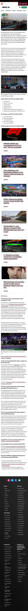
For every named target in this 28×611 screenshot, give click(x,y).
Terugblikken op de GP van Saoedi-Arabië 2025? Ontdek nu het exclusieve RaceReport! (12, 440)
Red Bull (6, 508)
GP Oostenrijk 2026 (7, 564)
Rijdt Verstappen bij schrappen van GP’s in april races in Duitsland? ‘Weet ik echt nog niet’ (14, 285)
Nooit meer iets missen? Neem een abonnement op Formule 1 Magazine (13, 357)
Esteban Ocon (20, 499)
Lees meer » (6, 150)
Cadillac (6, 495)
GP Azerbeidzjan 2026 (8, 584)
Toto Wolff (7, 538)
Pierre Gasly (20, 530)
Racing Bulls (7, 506)
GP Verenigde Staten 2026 (7, 591)
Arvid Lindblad (20, 492)
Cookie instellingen (21, 574)
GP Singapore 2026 (7, 587)
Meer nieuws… (4, 296)
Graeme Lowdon (8, 528)
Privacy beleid (20, 570)
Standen (14, 10)
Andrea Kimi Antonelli (22, 490)
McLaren (6, 501)
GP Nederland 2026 (7, 576)
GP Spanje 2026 (8, 581)
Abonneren (24, 7)
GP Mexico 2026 (8, 593)
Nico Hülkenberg (21, 523)
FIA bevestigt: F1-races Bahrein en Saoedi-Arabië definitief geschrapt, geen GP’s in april (14, 229)
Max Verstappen (20, 10)
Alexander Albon (21, 488)
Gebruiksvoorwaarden (22, 564)
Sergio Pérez (17, 365)
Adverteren (20, 562)
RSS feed (19, 560)
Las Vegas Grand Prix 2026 (8, 600)
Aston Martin (7, 490)
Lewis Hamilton (21, 517)
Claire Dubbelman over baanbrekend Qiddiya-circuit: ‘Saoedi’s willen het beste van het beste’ (14, 173)
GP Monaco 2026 (8, 557)
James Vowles (7, 530)
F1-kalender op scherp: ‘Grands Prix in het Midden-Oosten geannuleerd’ (13, 257)
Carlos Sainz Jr (20, 495)
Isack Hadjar (20, 510)
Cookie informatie (21, 572)
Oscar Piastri (20, 528)
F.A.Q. (19, 556)
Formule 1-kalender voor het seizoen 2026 (15, 446)
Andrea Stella (7, 519)
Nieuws (2, 10)
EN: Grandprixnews (21, 553)
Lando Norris (20, 514)
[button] (23, 4)
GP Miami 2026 (8, 553)
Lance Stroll (20, 512)
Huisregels (20, 558)
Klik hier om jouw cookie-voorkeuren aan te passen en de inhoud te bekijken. (14, 464)
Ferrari (6, 497)
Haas (6, 499)
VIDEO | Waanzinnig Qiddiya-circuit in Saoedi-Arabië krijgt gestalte (13, 201)
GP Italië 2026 (7, 579)
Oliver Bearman (21, 525)
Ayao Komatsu (7, 521)
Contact (19, 579)
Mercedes (7, 503)
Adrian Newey (7, 515)
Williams (6, 510)
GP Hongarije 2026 (7, 573)
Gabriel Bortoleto (21, 506)
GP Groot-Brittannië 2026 (8, 567)
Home (19, 551)
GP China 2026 (7, 549)
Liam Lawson (20, 519)
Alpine (6, 488)
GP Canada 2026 (8, 555)
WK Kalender (8, 10)
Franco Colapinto (21, 503)
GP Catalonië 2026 (7, 560)
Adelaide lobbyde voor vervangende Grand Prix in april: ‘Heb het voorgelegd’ (12, 145)
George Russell (21, 508)
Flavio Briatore (7, 524)
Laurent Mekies (8, 536)
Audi (6, 492)
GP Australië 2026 (8, 546)
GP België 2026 (8, 570)
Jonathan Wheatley (6, 533)
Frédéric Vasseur (8, 526)
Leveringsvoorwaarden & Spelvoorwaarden (22, 567)
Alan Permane (7, 517)
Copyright (20, 581)
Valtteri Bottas (21, 534)
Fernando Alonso (21, 501)
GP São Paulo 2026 (7, 596)
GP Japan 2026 (7, 551)
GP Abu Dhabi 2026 (7, 605)
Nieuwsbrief (20, 577)
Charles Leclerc (21, 497)
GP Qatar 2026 (7, 602)
